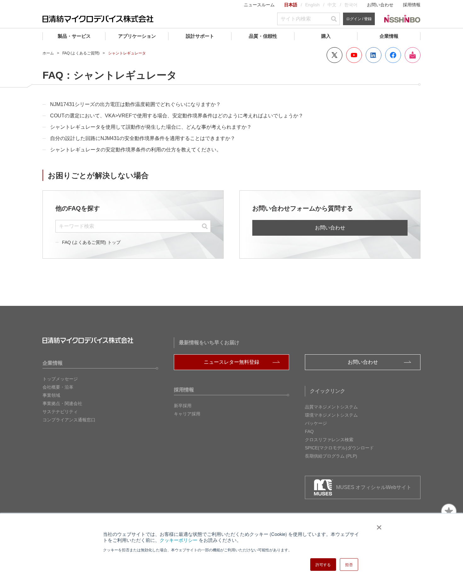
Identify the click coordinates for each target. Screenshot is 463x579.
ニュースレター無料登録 (231, 362)
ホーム (48, 53)
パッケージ (316, 423)
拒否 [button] (349, 564)
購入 (326, 36)
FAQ (309, 431)
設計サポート (200, 36)
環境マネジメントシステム (331, 415)
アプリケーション (137, 36)
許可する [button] (323, 564)
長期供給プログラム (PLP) (331, 455)
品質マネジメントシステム (331, 406)
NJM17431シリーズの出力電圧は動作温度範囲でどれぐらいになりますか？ (135, 104)
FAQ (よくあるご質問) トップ (91, 242)
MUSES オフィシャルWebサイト (373, 487)
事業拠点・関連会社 (62, 403)
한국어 (350, 4)
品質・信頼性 (263, 36)
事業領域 (51, 395)
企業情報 (389, 36)
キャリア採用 (187, 413)
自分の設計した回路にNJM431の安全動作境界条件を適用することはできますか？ (142, 138)
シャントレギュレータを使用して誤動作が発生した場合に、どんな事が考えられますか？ (151, 127)
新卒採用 (182, 405)
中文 (332, 4)
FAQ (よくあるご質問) (81, 53)
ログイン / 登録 (359, 19)
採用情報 (411, 4)
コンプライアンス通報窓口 (69, 419)
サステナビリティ (60, 411)
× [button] (377, 525)
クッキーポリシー (178, 540)
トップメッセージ (60, 378)
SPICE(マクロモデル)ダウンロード (339, 447)
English (312, 4)
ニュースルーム (259, 4)
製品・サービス (74, 36)
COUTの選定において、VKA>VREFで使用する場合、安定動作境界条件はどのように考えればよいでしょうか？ (176, 115)
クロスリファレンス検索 (329, 439)
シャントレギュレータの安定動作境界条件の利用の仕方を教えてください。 (135, 149)
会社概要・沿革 (58, 387)
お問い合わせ (380, 4)
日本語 (290, 4)
